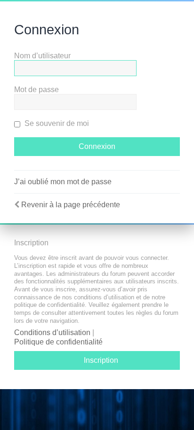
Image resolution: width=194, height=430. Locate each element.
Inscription (101, 360)
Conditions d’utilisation (52, 332)
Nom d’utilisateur (42, 56)
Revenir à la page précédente (70, 205)
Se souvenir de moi (56, 123)
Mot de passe (36, 90)
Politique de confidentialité (58, 342)
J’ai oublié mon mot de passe (63, 182)
